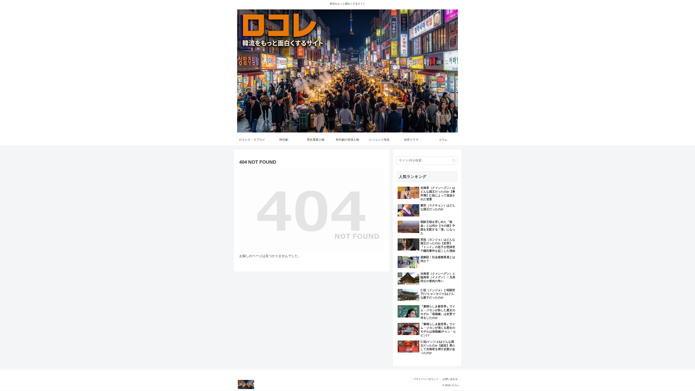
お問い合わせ (450, 379)
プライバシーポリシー (426, 379)
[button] (454, 160)
